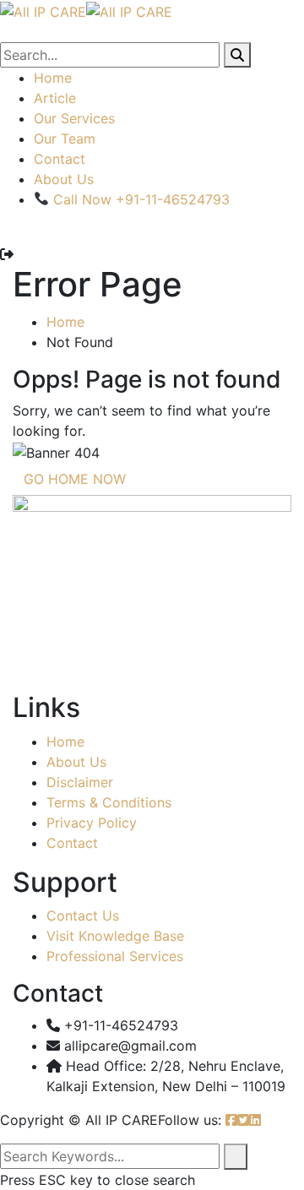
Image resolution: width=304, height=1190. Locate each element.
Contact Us (82, 915)
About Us (64, 179)
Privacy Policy (91, 822)
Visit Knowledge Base (115, 935)
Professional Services (114, 956)
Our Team (64, 138)
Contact (59, 158)
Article (55, 98)
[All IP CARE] (43, 10)
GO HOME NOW (75, 478)
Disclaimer (79, 782)
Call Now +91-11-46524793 (139, 199)
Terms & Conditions (108, 802)
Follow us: (189, 1119)
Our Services (74, 118)
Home (53, 77)
